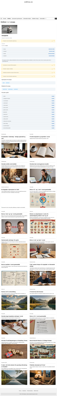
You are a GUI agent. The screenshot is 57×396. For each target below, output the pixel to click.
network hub (5, 114)
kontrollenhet (16, 89)
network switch (5, 116)
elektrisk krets (5, 89)
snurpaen (4, 51)
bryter (4, 82)
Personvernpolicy (30, 390)
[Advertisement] (28, 10)
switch (4, 96)
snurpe (6, 45)
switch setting (5, 123)
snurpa (12, 22)
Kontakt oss (24, 390)
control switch (5, 105)
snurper (4, 53)
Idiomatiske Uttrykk (27, 18)
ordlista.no (28, 2)
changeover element (6, 98)
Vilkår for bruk (36, 390)
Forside (4, 18)
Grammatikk (42, 18)
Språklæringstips (3, 161)
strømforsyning (10, 89)
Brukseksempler (3, 134)
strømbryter (7, 82)
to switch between (6, 125)
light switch (5, 112)
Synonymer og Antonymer (17, 18)
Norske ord (31, 211)
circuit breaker (5, 100)
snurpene (4, 55)
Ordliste (3, 22)
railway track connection (7, 121)
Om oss (20, 390)
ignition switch (5, 109)
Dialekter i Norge (35, 18)
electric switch (5, 107)
